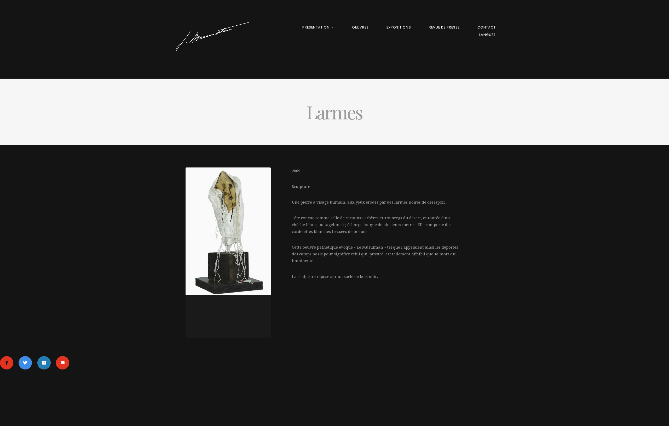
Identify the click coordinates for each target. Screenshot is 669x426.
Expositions (399, 27)
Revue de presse (444, 27)
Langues (487, 34)
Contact (486, 27)
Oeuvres (360, 27)
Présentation (315, 27)
